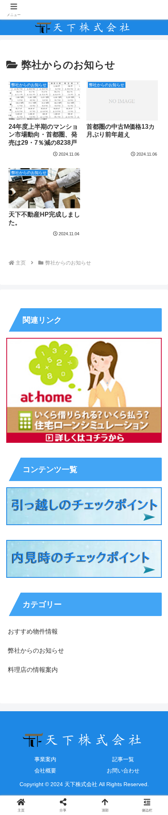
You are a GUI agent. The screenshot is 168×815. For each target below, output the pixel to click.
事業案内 (45, 759)
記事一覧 (123, 759)
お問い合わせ (123, 770)
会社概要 (45, 770)
